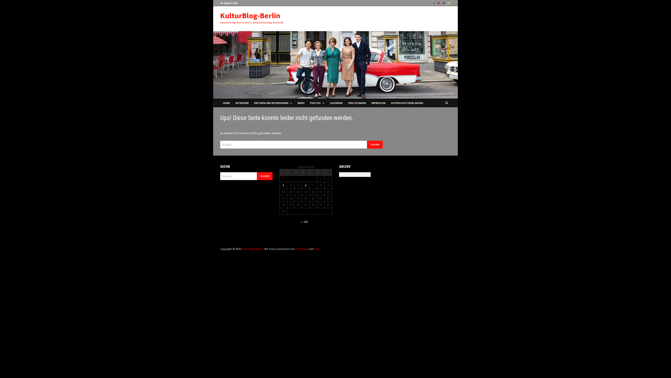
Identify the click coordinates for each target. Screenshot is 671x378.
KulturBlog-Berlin (250, 15)
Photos (315, 103)
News (301, 103)
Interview (242, 103)
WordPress (301, 249)
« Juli (304, 222)
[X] (444, 3)
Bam (316, 249)
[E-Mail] (449, 3)
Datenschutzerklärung (407, 103)
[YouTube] (439, 3)
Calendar (336, 103)
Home (226, 103)
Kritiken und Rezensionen (271, 103)
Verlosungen (357, 103)
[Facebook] (434, 3)
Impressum (378, 103)
